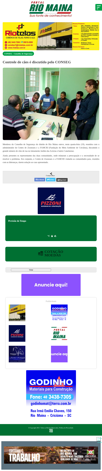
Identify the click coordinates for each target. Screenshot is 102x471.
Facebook (40, 180)
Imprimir (62, 180)
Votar (31, 270)
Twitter (51, 180)
